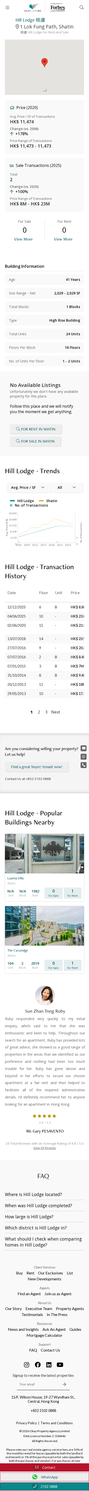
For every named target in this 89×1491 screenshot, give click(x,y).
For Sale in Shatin (38, 441)
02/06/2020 (16, 625)
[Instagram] (26, 1364)
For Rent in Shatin (38, 429)
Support (45, 1344)
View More (23, 239)
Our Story (13, 1308)
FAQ (33, 1350)
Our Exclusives (50, 1272)
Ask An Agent (54, 1329)
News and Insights (23, 1329)
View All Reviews (44, 1148)
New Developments (44, 1278)
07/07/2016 (16, 657)
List (70, 1272)
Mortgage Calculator (44, 1335)
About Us (44, 1303)
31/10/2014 (16, 675)
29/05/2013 (16, 693)
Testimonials (32, 1314)
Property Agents (70, 1308)
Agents (45, 1288)
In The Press (57, 1314)
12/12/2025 (16, 607)
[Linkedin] (49, 1364)
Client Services (44, 1267)
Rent (30, 1272)
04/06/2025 (16, 616)
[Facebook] (38, 1364)
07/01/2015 (16, 666)
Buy (19, 1272)
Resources (44, 1324)
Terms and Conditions (57, 1423)
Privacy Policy (26, 1423)
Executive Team (38, 1308)
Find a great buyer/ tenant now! (36, 766)
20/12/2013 (16, 684)
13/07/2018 (16, 639)
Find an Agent (29, 1293)
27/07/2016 (16, 648)
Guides (75, 1329)
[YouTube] (60, 1364)
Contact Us (50, 1350)
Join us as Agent (57, 1293)
